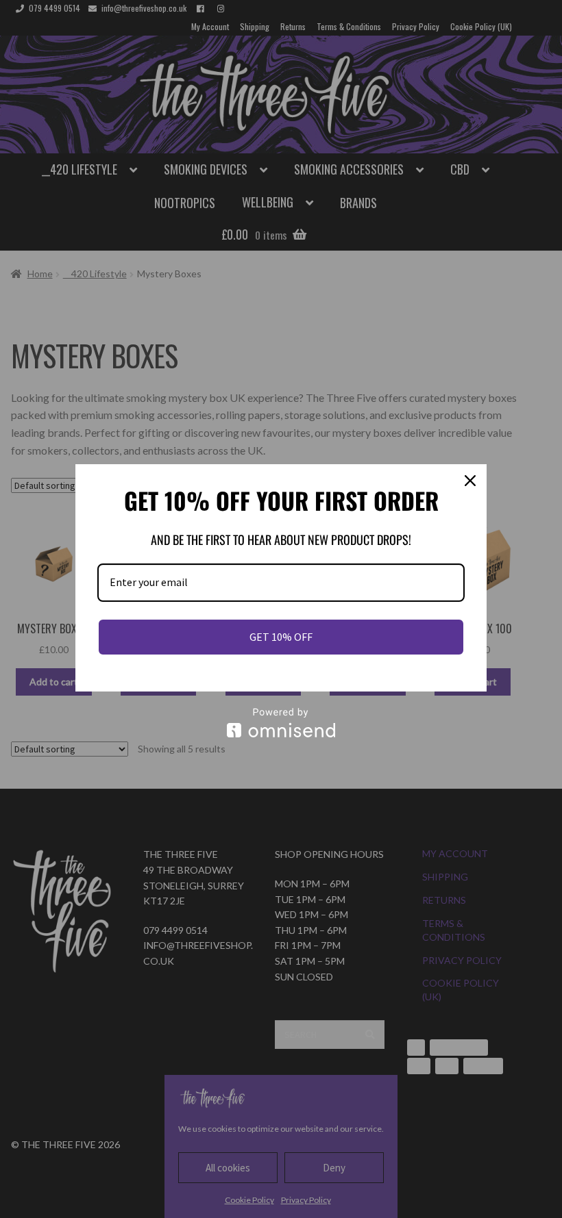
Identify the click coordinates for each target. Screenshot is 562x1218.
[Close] (470, 480)
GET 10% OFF (281, 637)
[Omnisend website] (281, 723)
